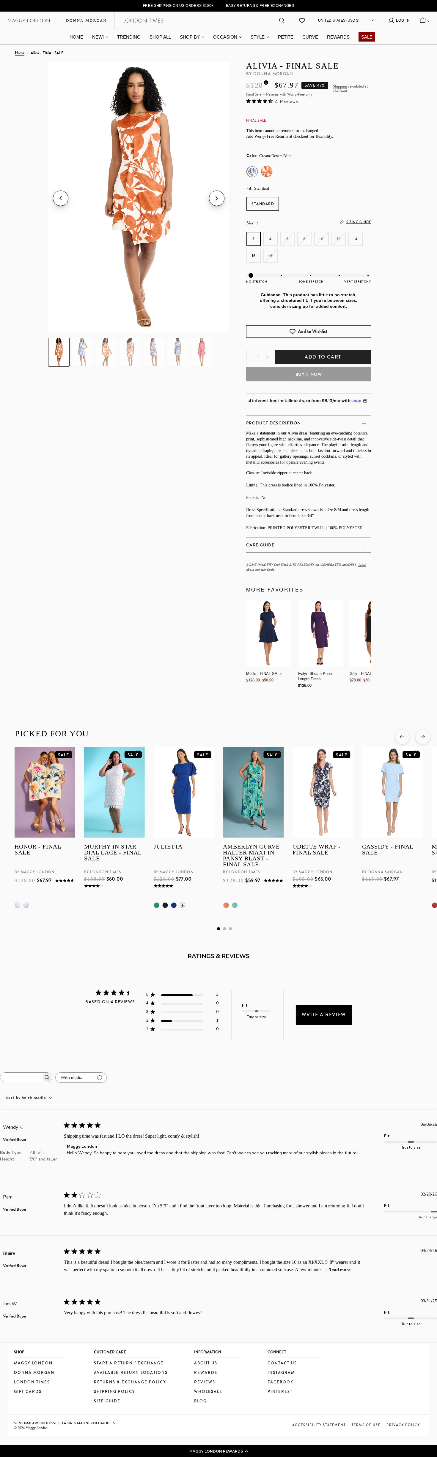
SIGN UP (270, 770)
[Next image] (216, 198)
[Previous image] (60, 198)
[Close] (315, 668)
